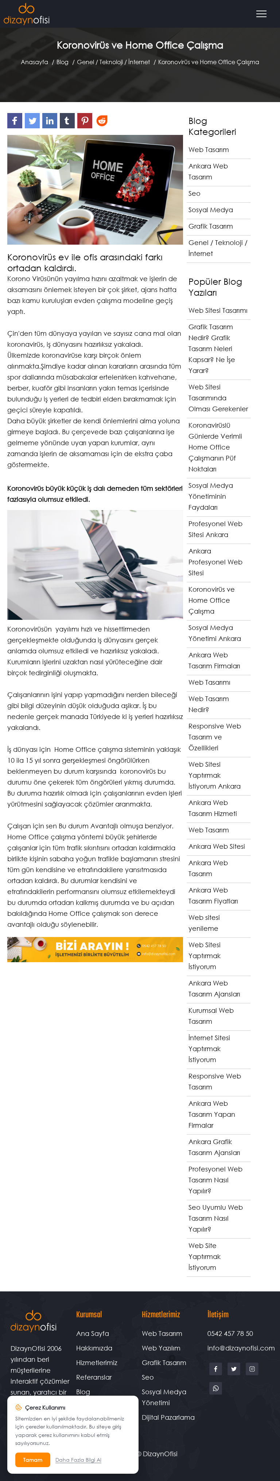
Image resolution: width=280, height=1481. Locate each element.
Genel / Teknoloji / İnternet (113, 62)
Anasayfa (34, 62)
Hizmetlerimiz (96, 1362)
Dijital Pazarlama (168, 1417)
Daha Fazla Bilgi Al (78, 1459)
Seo (148, 1377)
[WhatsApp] (215, 1394)
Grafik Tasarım (164, 1362)
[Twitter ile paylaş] (33, 128)
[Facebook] (216, 1375)
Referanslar (94, 1377)
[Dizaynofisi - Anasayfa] (26, 14)
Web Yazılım (161, 1348)
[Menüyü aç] (264, 13)
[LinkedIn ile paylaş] (51, 128)
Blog (63, 62)
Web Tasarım (162, 1333)
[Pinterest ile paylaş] (86, 128)
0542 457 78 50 (230, 1333)
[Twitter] (235, 1375)
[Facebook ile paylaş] (16, 128)
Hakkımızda (94, 1348)
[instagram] (252, 1375)
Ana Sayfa (92, 1333)
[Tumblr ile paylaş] (68, 128)
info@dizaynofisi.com (241, 1348)
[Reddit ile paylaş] (102, 128)
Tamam (32, 1459)
